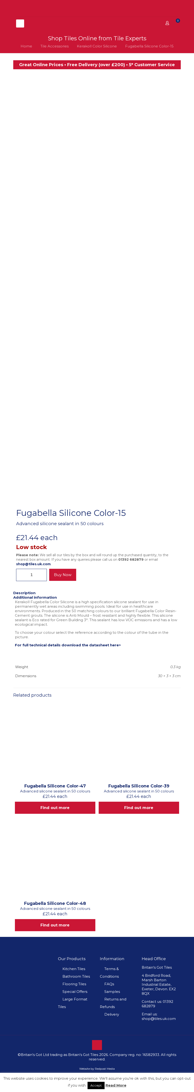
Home (26, 46)
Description (24, 593)
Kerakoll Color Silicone (97, 46)
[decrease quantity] (21, 575)
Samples (112, 991)
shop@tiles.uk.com (33, 564)
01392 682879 (131, 559)
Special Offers (74, 991)
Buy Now (62, 575)
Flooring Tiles (74, 984)
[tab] (97, 593)
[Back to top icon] (97, 1045)
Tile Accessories (54, 46)
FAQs (109, 984)
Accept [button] (96, 1085)
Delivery (111, 1014)
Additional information (35, 597)
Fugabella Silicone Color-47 (55, 786)
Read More (116, 1085)
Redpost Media (105, 1068)
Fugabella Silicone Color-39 (138, 786)
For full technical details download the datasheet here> (68, 645)
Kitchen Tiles (73, 969)
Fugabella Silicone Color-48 (55, 903)
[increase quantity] (41, 575)
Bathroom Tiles (76, 976)
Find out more (55, 807)
